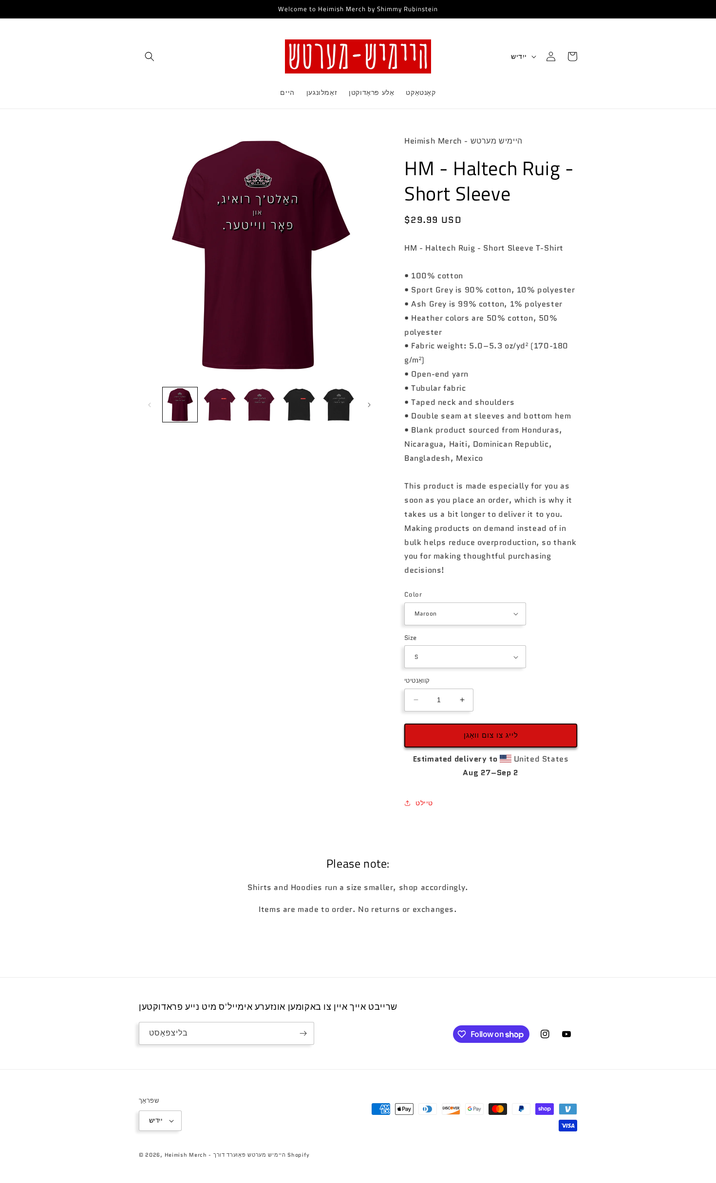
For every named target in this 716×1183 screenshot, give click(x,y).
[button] (149, 56)
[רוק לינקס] (149, 405)
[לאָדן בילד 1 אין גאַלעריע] (180, 404)
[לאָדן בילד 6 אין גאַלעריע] (338, 404)
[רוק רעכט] (369, 405)
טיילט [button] (424, 803)
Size (410, 637)
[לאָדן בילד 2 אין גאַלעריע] (219, 404)
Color (413, 594)
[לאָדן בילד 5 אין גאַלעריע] (299, 404)
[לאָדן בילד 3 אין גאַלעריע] (259, 404)
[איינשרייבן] (303, 1033)
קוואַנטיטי (417, 680)
